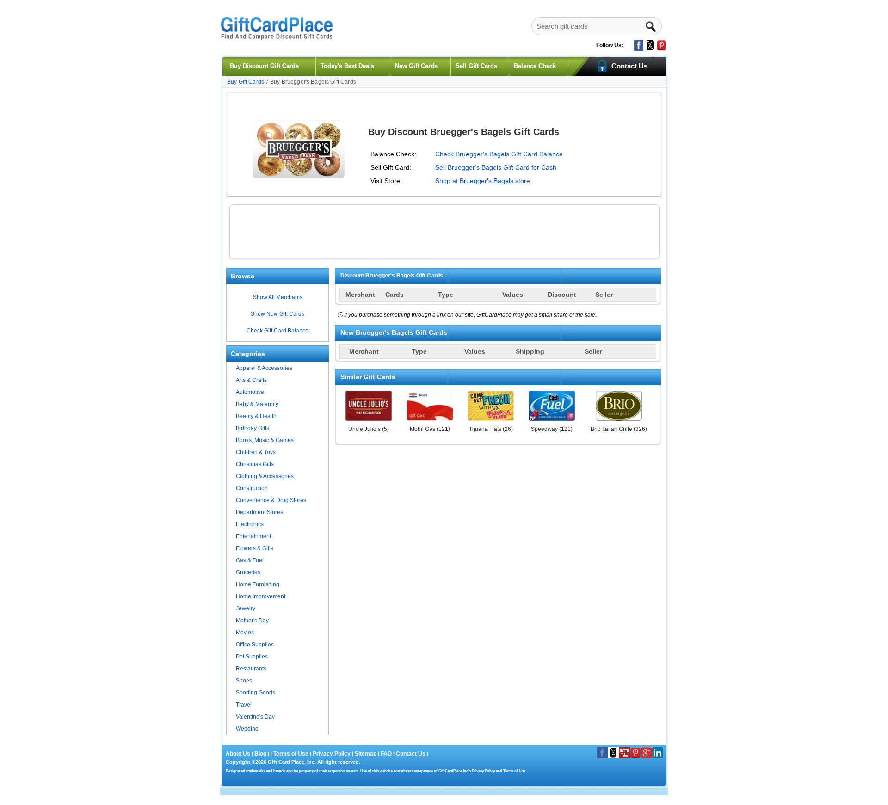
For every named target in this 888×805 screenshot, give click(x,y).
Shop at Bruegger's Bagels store (482, 180)
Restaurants (251, 668)
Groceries (248, 572)
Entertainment (253, 536)
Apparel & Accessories (264, 368)
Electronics (250, 524)
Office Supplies (255, 644)
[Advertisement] (444, 230)
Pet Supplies (252, 656)
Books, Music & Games (265, 440)
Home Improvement (260, 596)
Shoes (244, 680)
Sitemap (365, 753)
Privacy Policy (331, 753)
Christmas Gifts (255, 464)
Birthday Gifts (252, 428)
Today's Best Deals (347, 65)
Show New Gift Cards (277, 314)
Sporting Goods (255, 692)
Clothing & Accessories (265, 476)
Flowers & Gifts (254, 548)
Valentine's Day (255, 716)
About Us (239, 753)
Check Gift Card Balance (277, 330)
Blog (260, 753)
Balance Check (535, 65)
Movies (245, 632)
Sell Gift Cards (476, 65)
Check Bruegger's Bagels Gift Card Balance (499, 154)
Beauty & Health (256, 416)
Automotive (250, 392)
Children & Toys (256, 452)
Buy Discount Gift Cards (264, 65)
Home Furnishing (257, 584)
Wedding (247, 728)
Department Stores (259, 512)
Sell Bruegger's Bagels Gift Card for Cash (495, 167)
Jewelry (245, 608)
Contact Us (411, 753)
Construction (252, 488)
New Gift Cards (416, 65)
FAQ (386, 753)
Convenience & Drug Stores (271, 500)
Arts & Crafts (251, 380)
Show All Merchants (277, 297)
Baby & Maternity (257, 404)
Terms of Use (291, 753)
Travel (244, 704)
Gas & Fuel (250, 560)
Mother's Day (252, 620)
